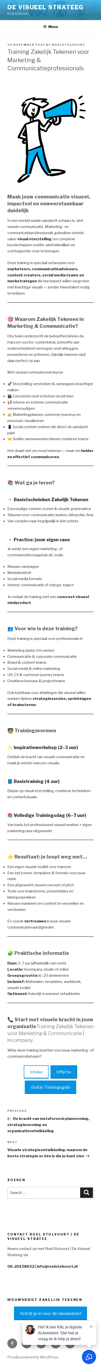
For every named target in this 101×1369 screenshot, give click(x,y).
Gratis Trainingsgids (50, 1087)
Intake (36, 1071)
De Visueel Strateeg (45, 7)
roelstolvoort (68, 44)
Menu (53, 27)
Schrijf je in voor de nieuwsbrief (50, 1313)
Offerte (63, 1071)
